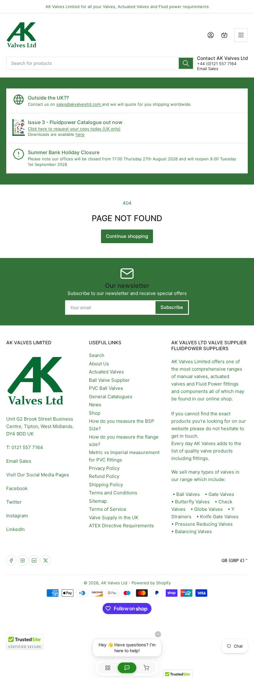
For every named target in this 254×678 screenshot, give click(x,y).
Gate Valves (221, 494)
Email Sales (207, 68)
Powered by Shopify (151, 582)
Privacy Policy (104, 468)
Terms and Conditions (113, 493)
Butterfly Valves (192, 502)
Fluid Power (209, 384)
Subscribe (171, 307)
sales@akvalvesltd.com (79, 104)
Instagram (17, 516)
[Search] (186, 63)
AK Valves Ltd (114, 582)
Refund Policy (104, 476)
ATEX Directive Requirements (121, 526)
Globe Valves (208, 509)
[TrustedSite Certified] (24, 642)
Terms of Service (107, 509)
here (80, 134)
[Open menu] (241, 35)
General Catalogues (110, 396)
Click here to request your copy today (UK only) (74, 128)
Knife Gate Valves (219, 517)
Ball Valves (188, 494)
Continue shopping (127, 236)
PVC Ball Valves (106, 388)
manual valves (192, 376)
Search (96, 355)
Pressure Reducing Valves (204, 524)
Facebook (17, 488)
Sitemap (98, 501)
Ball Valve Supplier (109, 380)
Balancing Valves (193, 531)
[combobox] (100, 63)
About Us (99, 364)
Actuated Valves (106, 372)
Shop (94, 413)
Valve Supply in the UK (113, 517)
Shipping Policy (106, 485)
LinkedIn (15, 529)
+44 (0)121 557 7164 (216, 63)
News (95, 405)
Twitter (14, 502)
